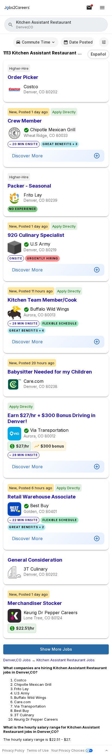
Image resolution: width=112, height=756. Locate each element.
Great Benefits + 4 (26, 330)
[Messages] (89, 7)
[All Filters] (104, 42)
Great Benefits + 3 (59, 144)
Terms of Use (38, 750)
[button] (56, 25)
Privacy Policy (13, 750)
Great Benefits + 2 (26, 527)
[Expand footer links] (106, 750)
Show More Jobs (56, 649)
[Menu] (102, 7)
